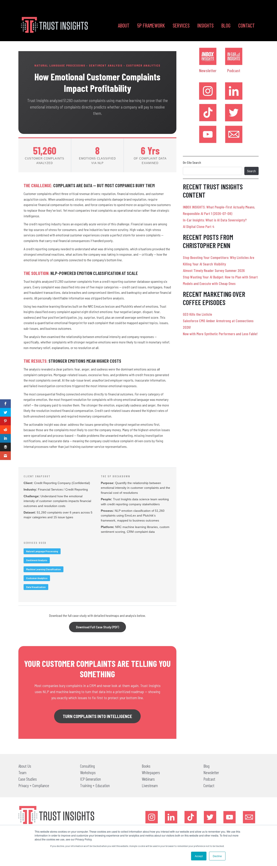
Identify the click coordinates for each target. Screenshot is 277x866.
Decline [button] (217, 856)
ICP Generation (90, 779)
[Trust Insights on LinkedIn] (233, 91)
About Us (24, 766)
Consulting (87, 766)
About (123, 25)
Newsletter (207, 70)
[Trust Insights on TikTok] (207, 112)
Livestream (150, 785)
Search (251, 171)
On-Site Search (192, 162)
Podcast (233, 70)
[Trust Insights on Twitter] (233, 112)
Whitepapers (151, 772)
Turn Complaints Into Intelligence (97, 716)
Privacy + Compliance (33, 785)
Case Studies (27, 779)
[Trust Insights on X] (210, 817)
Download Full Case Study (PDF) (97, 627)
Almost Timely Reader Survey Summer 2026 (214, 270)
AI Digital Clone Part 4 (198, 226)
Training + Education (95, 785)
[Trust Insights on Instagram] (207, 91)
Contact (246, 25)
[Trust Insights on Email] (233, 134)
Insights (205, 25)
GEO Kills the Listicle (197, 314)
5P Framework (151, 25)
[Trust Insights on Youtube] (207, 134)
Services (181, 25)
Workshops (88, 772)
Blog (225, 25)
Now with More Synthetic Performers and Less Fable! (220, 333)
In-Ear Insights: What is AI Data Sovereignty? (215, 220)
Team (22, 772)
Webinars (148, 779)
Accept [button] (199, 856)
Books (146, 766)
